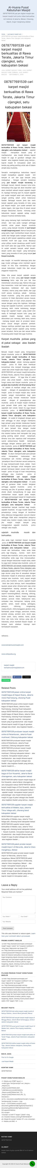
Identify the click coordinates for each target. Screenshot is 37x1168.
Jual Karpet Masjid (7, 1061)
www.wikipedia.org (8, 654)
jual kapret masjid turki (14, 34)
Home (3, 34)
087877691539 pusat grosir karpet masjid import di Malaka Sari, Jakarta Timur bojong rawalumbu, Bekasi (18, 1028)
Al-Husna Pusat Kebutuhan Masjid (18, 9)
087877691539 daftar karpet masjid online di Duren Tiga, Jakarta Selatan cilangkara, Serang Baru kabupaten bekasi (18, 1045)
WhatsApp (7, 680)
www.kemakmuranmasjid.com (12, 645)
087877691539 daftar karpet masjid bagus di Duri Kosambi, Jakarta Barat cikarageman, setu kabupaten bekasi (16, 773)
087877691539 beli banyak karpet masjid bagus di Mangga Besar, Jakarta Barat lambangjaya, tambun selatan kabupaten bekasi (18, 1020)
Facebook (18, 677)
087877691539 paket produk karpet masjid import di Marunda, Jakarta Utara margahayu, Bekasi (18, 847)
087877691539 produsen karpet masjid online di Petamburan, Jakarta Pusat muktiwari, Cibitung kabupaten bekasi (17, 734)
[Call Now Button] (32, 1164)
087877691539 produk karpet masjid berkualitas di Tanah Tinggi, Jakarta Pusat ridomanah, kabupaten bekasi (18, 1037)
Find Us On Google (7, 1057)
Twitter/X (27, 677)
